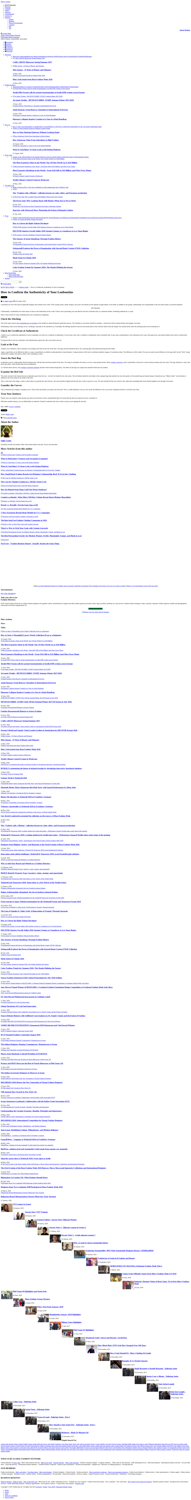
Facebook (9, 42)
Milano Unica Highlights (71, 1322)
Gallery (7, 10)
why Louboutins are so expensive (27, 323)
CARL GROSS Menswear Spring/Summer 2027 (32, 62)
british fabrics (86, 1446)
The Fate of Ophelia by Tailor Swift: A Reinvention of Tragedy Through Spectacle (34, 911)
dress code (76, 1444)
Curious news (117, 218)
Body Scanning (39, 1448)
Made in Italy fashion (155, 1448)
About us (8, 12)
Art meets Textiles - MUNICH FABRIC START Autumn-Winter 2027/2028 (43, 100)
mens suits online (28, 1448)
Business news (58, 218)
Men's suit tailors (21, 1472)
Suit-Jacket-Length (166, 1384)
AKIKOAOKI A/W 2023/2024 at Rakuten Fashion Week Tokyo (136, 1266)
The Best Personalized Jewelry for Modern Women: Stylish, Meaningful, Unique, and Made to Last (41, 536)
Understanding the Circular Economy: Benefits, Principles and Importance (31, 1111)
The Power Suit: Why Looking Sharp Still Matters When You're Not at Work (44, 201)
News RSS (51, 1487)
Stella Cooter (8, 301)
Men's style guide (46, 1463)
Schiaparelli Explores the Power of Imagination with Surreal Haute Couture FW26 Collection (51, 248)
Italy (10, 26)
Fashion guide (97, 127)
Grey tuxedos (157, 1446)
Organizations (51, 87)
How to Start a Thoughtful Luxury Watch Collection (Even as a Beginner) (31, 635)
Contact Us (8, 16)
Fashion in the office (19, 157)
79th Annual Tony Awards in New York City (19, 1092)
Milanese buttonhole (154, 1444)
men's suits (16, 1463)
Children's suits (63, 187)
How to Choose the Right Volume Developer (31, 223)
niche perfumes (127, 1449)
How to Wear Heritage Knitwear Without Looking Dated (36, 132)
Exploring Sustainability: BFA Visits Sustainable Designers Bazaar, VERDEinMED (119, 1251)
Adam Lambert (18, 1444)
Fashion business (10, 85)
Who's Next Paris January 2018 (50, 1307)
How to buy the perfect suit (84, 127)
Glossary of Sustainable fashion (172, 1448)
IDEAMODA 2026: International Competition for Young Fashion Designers (31, 1120)
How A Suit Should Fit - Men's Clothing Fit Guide (130, 1353)
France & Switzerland (15, 23)
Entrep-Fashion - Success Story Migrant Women (57, 1220)
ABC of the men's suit (31, 187)
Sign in (182, 30)
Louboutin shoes (11, 418)
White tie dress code (146, 1446)
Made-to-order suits (44, 187)
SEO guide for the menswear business (140, 1482)
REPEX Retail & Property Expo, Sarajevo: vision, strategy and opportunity (32, 873)
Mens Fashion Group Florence (37, 1299)
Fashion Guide (23, 287)
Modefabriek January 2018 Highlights (65, 1314)
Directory (8, 7)
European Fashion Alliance (140, 1449)
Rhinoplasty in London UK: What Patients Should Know (24, 1177)
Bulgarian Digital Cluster (64, 1487)
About (7, 1492)
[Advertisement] (95, 561)
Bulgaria (11, 21)
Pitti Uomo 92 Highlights (84, 1330)
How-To (7, 125)
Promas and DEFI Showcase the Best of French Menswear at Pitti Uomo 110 (32, 1063)
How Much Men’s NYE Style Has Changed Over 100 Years (122, 1345)
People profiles (53, 56)
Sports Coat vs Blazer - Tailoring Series (162, 1376)
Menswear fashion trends (34, 56)
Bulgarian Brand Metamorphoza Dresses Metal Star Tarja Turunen (28, 1197)
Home (7, 1490)
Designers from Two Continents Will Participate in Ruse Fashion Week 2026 (32, 1187)
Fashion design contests (38, 1449)
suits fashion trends (24, 1449)
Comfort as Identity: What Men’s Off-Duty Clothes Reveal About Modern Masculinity (36, 497)
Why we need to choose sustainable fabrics (91, 1243)
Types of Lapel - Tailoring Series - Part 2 (53, 1417)
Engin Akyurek (25, 1446)
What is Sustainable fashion (9, 1449)
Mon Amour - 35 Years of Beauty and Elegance (32, 70)
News (6, 216)
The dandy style (71, 157)
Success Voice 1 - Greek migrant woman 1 (78, 1235)
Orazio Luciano (116, 1444)
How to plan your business (21, 127)
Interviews (45, 56)
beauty (93, 1444)
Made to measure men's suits (49, 1446)
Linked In (9, 48)
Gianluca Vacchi (15, 1446)
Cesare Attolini (100, 1444)
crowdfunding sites (118, 1448)
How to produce (35, 127)
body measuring (117, 1449)
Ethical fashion (78, 56)
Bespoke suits (54, 187)
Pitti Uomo (173, 1446)
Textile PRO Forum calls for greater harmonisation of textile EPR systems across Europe (49, 92)
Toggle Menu (6, 33)
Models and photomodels (71, 218)
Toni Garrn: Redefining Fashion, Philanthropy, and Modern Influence (29, 1130)
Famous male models (62, 1448)
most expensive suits (16, 1448)
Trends (40, 218)
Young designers (99, 218)
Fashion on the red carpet (48, 157)
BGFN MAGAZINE (7, 287)
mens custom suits (96, 1446)
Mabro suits (165, 1446)
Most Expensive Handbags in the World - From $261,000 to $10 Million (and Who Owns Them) (52, 170)
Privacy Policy (9, 1497)
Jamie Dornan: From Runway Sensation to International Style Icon (40, 110)
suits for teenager (85, 1444)
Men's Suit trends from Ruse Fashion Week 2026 (32, 79)
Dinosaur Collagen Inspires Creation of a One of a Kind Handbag (40, 119)
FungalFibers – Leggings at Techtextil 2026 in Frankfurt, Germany (28, 1139)
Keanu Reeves (35, 1446)
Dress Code (8, 155)
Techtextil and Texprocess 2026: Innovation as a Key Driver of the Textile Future (33, 882)
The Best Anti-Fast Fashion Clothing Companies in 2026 (24, 520)
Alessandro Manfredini (76, 1448)
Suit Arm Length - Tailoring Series (178, 1393)
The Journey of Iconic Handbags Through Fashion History (37, 239)
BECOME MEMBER (8, 593)
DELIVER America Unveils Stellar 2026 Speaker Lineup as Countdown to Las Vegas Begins (50, 231)
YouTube (9, 51)
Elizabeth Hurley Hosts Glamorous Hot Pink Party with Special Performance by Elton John (38, 787)
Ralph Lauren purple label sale (33, 1444)
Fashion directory (58, 1463)
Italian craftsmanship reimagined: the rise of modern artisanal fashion (29, 892)
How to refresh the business (67, 127)
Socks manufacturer (105, 1449)
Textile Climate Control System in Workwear (31, 180)
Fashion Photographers (71, 87)
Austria (11, 19)
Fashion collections (19, 218)
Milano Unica (181, 1446)
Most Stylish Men (10, 273)
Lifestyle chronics (48, 218)
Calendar (7, 8)
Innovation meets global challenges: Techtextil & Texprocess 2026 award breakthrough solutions (40, 854)
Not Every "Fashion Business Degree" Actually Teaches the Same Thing (30, 544)
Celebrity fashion (61, 157)
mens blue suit (165, 1444)
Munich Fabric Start (105, 1448)
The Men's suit (9, 185)
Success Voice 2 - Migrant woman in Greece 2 (67, 1227)
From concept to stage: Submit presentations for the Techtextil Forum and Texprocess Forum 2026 (41, 902)
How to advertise (45, 127)
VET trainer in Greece (22, 1204)
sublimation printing (131, 1448)
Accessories (28, 87)
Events (36, 218)
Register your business (95, 609)
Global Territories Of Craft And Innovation (18, 1006)
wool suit (108, 1444)
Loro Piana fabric (66, 1444)
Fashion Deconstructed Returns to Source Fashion (21, 711)
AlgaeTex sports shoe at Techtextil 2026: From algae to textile (25, 1158)
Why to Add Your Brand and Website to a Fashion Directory (25, 863)
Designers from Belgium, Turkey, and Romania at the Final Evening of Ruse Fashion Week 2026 (40, 845)
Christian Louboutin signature (29, 367)
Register (187, 30)
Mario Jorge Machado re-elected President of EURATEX (24, 1054)
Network (7, 17)
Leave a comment (14, 406)
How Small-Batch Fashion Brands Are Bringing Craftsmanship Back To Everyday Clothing (38, 474)
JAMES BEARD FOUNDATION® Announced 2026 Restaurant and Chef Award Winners (38, 1025)
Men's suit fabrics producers (98, 1472)
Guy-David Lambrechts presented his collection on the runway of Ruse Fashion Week (35, 816)
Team (6, 1494)
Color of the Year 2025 (91, 1449)
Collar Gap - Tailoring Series (24, 1402)
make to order (143, 1444)
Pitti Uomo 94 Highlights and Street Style (30, 1291)
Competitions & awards (86, 218)
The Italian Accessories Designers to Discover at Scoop (23, 1073)
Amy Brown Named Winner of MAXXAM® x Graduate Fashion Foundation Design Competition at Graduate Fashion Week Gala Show (57, 987)
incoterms (96, 1448)
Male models (60, 87)
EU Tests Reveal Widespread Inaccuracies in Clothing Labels (25, 997)
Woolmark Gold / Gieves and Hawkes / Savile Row (106, 1338)
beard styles (186, 1448)
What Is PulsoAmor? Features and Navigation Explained (24, 459)
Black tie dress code (133, 1446)
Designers (8, 55)
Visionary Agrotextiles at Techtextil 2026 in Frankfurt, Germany (27, 806)
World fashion (108, 218)
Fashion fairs (43, 87)
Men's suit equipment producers (118, 1472)
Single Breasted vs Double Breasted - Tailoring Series (155, 1369)
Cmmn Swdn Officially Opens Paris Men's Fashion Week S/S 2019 (149, 1274)
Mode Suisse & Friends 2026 (24, 258)
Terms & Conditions (11, 1496)
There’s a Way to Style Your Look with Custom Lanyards (24, 528)
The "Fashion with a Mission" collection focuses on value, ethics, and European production (50, 193)
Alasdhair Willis (126, 1444)
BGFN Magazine (10, 5)
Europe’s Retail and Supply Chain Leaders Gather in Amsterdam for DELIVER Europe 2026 (39, 730)
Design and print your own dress (66, 1449)
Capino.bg (152, 1449)
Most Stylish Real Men (16, 276)
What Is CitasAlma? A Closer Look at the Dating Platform (36, 150)
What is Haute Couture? (164, 1449)
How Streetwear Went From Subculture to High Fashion (36, 140)
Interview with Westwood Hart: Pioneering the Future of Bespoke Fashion (43, 210)
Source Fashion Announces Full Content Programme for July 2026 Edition (31, 978)
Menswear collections (19, 56)
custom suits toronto (7, 1444)
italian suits (135, 1444)
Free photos (80, 1449)
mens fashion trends (64, 1446)
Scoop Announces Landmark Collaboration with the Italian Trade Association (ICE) (35, 1101)
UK (10, 28)
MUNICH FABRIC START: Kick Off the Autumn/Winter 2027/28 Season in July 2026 (36, 702)
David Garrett (5, 1446)
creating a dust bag (117, 362)
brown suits (46, 1444)
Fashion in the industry (33, 157)
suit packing (106, 1446)
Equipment (35, 87)
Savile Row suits (76, 1446)
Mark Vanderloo (56, 1444)
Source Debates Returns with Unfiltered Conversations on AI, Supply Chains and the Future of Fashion (43, 1016)
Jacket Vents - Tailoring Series (37, 1409)
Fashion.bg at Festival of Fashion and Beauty (116, 1258)
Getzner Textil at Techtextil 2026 (14, 778)
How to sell (54, 127)
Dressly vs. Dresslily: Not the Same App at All (19, 505)
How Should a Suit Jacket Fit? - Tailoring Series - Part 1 (72, 1425)
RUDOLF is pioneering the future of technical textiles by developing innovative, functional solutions (41, 768)
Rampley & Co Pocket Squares (135, 1361)
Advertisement (9, 14)
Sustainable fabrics (18, 87)
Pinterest (9, 46)
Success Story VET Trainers (36, 1212)
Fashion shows (29, 218)
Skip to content (5, 1)
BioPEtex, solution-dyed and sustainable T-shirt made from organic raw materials (34, 1149)
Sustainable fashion (82, 157)
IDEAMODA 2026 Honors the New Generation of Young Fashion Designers (31, 1082)
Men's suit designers (45, 1472)
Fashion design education (66, 56)
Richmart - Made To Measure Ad (74, 1433)
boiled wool (123, 1446)
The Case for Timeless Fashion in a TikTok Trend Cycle (23, 482)
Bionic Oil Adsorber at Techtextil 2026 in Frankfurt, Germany (26, 797)
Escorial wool (88, 1448)
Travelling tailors (32, 1472)
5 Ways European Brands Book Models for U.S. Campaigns (25, 513)
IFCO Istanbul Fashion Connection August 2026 (20, 1035)
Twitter (8, 44)
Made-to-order (17, 1482)
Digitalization (87, 56)
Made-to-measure (18, 187)
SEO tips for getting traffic (179, 1444)
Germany (12, 25)
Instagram (9, 49)
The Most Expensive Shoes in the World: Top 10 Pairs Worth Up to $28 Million (45, 163)
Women (7, 278)
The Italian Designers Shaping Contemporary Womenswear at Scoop (29, 1044)
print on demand (143, 1448)
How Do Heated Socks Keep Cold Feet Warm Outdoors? (24, 490)
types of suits (115, 1446)
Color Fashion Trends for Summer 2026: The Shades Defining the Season (43, 267)
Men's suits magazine (72, 1463)
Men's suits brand (49, 1448)
